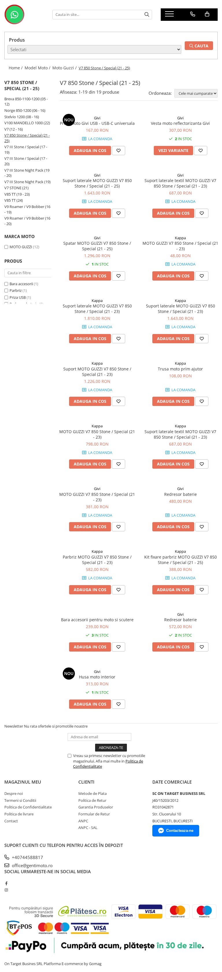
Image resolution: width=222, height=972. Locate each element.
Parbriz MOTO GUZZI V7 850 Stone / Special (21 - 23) (97, 559)
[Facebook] (6, 883)
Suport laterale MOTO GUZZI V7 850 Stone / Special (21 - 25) (97, 183)
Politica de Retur (92, 800)
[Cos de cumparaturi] (207, 14)
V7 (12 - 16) (13, 129)
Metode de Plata (92, 793)
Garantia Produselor (95, 807)
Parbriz (16, 290)
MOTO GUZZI (21, 246)
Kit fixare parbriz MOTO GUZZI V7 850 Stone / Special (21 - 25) (180, 559)
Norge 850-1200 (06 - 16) (24, 110)
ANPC (83, 820)
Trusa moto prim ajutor (180, 369)
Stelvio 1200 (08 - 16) (21, 116)
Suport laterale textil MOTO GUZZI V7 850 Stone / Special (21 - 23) (180, 183)
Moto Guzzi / (65, 68)
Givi (97, 117)
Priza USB (18, 297)
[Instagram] (6, 890)
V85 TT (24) (13, 200)
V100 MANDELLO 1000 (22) (27, 122)
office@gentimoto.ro (32, 865)
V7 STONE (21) (16, 187)
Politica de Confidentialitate (28, 807)
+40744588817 (27, 857)
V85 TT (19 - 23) (17, 194)
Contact (11, 820)
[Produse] (170, 15)
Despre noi (13, 793)
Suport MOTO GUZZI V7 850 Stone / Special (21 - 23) (97, 371)
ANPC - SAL (87, 827)
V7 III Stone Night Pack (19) (27, 181)
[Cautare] (147, 14)
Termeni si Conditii (20, 800)
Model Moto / (38, 68)
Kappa (180, 237)
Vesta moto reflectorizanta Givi (180, 123)
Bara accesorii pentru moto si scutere (97, 619)
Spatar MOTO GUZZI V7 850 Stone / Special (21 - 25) (97, 245)
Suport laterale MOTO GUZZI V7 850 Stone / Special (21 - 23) (97, 308)
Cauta (200, 46)
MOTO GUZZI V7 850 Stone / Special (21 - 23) (180, 245)
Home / (16, 68)
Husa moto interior (97, 677)
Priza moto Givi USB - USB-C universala (97, 123)
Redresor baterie (180, 494)
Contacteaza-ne (179, 830)
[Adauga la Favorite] (118, 150)
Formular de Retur (94, 814)
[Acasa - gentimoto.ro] (24, 14)
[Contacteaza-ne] (192, 14)
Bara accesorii (21, 283)
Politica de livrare (19, 814)
